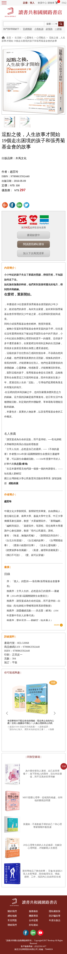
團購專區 (33, 916)
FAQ (64, 3)
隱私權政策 (54, 911)
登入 (32, 3)
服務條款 (33, 911)
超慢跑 (49, 29)
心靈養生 (29, 37)
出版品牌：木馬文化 (14, 158)
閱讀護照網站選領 (33, 244)
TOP (64, 766)
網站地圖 (12, 916)
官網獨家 (27, 29)
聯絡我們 (12, 925)
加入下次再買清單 (33, 253)
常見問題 (12, 920)
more (56, 625)
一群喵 (58, 29)
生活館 (18, 37)
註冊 (25, 3)
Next (54, 713)
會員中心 (42, 3)
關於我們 (12, 911)
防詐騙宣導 (54, 916)
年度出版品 (54, 920)
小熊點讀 (38, 29)
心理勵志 (41, 37)
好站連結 (33, 925)
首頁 (9, 37)
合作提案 (33, 920)
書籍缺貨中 (33, 235)
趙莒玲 (14, 171)
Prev (6, 713)
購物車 (51, 3)
